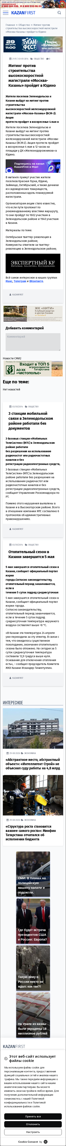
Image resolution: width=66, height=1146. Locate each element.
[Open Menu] (5, 13)
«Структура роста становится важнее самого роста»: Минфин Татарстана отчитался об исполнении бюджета (31, 832)
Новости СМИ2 (12, 358)
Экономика (30, 753)
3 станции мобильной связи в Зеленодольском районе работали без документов (30, 421)
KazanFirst (17, 294)
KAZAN (23, 13)
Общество (24, 24)
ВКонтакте (36, 281)
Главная (10, 24)
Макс (9, 281)
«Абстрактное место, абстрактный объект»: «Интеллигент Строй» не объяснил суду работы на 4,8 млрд (33, 764)
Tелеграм (20, 281)
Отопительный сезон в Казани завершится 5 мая (31, 554)
